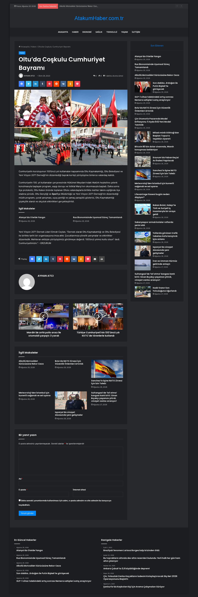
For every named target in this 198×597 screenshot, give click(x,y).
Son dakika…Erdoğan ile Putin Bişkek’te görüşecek (165, 86)
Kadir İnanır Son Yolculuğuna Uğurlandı (165, 289)
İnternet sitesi (79, 489)
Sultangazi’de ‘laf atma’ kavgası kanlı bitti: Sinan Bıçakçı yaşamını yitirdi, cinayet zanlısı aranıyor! (104, 396)
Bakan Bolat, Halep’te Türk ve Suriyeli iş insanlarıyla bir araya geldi (164, 210)
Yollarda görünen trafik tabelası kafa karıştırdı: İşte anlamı (165, 236)
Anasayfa (63, 32)
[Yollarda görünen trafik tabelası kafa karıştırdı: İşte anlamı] (143, 237)
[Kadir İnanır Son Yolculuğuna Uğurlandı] (143, 291)
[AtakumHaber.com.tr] (99, 18)
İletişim (136, 32)
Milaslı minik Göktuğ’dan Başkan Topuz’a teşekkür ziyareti (166, 135)
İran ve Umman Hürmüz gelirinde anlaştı (165, 262)
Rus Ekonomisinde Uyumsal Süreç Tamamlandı (97, 217)
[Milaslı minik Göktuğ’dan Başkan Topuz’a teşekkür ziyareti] (143, 136)
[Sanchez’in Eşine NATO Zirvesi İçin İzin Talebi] (107, 369)
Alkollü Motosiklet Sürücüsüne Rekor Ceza (78, 6)
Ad (21, 479)
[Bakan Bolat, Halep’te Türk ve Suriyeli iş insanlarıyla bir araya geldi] (143, 209)
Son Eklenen (157, 45)
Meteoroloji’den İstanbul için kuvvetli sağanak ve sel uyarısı (35, 394)
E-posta (23, 489)
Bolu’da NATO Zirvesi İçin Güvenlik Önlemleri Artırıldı (69, 362)
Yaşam (124, 32)
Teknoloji (111, 32)
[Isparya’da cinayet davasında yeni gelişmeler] (71, 400)
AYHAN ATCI (29, 76)
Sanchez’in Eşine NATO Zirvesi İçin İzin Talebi (106, 382)
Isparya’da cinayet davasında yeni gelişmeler (69, 413)
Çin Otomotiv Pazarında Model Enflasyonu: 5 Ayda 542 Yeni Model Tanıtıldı (153, 121)
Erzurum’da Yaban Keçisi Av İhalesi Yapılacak (166, 159)
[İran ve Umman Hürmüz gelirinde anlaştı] (143, 264)
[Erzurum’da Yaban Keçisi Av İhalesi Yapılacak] (143, 161)
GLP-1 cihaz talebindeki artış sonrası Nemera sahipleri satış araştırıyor (154, 98)
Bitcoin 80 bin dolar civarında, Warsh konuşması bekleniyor (154, 148)
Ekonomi (86, 32)
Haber (75, 32)
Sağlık (99, 32)
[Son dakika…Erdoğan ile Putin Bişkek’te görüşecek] (143, 87)
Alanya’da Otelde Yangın (32, 217)
